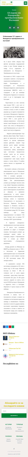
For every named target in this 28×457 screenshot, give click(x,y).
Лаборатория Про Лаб (15, 348)
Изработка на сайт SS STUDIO (14, 454)
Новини (14, 10)
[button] (25, 3)
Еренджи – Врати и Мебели (16, 342)
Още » (10, 339)
